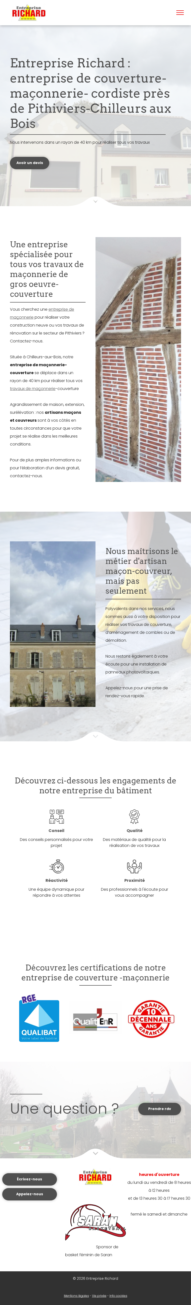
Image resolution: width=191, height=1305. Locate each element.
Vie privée (99, 1296)
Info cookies (118, 1296)
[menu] (180, 12)
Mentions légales (76, 1296)
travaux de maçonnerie (32, 388)
